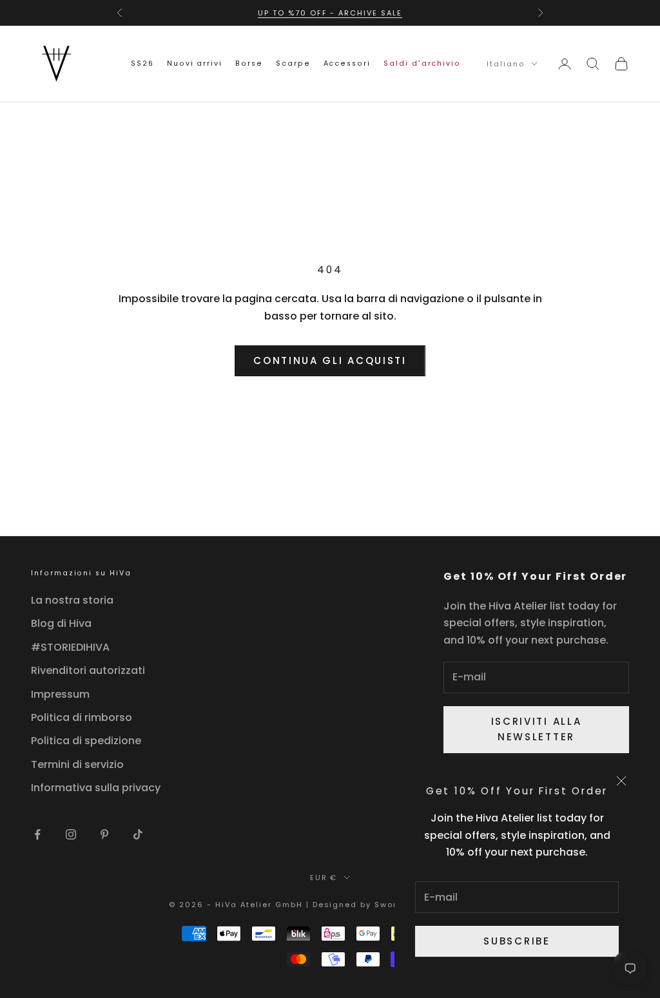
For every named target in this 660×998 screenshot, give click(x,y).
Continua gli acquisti (330, 360)
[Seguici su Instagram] (70, 834)
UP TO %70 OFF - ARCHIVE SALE (330, 13)
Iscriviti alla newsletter (536, 729)
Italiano (506, 64)
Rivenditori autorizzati (88, 670)
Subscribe (516, 941)
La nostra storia (72, 600)
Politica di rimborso (81, 717)
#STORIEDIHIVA (70, 647)
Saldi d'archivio (422, 63)
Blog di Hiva (61, 623)
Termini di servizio (77, 764)
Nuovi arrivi (194, 63)
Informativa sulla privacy (95, 787)
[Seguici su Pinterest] (104, 834)
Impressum (60, 694)
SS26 (142, 63)
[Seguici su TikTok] (137, 834)
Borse (249, 63)
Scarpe (293, 63)
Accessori (347, 63)
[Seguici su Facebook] (37, 834)
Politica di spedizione (86, 740)
